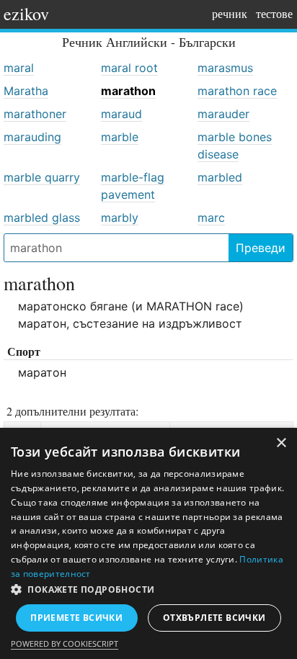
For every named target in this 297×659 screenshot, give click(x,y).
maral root (129, 67)
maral (19, 67)
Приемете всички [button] (76, 617)
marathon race (237, 91)
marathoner (35, 114)
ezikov (26, 14)
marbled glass (42, 217)
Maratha (26, 91)
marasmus (225, 67)
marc (211, 217)
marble (119, 137)
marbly (119, 217)
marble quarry (42, 177)
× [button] (280, 443)
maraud (121, 114)
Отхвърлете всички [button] (214, 617)
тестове (274, 13)
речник (229, 13)
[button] (148, 590)
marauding (32, 137)
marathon (128, 91)
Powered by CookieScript (64, 643)
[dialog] (148, 543)
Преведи (260, 248)
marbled (220, 177)
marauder (223, 114)
